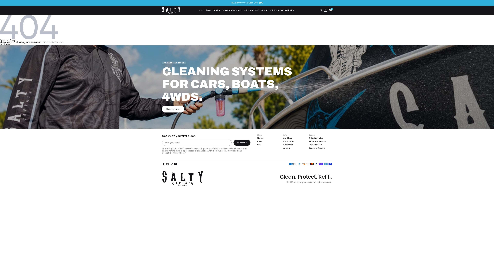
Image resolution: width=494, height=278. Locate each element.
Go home (5, 44)
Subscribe (242, 142)
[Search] (320, 10)
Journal (286, 148)
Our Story (287, 138)
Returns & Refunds (317, 141)
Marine (260, 138)
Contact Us (288, 141)
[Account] (325, 10)
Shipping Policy (316, 138)
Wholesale (288, 145)
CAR (259, 145)
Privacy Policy (179, 153)
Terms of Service (317, 148)
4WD (259, 141)
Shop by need (173, 109)
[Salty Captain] (180, 10)
